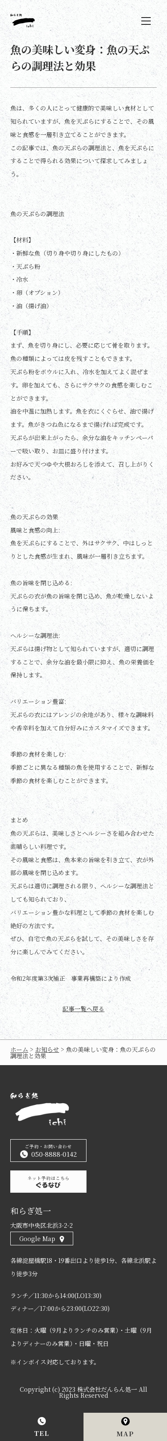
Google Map (37, 1238)
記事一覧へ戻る (83, 1009)
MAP (125, 1433)
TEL (42, 1433)
